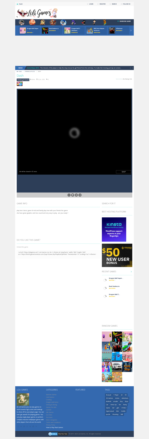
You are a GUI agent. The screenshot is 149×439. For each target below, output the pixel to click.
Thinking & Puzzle (30, 71)
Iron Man (49, 415)
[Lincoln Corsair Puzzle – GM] (117, 367)
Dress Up (113, 405)
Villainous (119, 28)
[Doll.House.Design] (127, 357)
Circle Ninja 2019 (33, 68)
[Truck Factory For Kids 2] (107, 377)
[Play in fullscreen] (76, 195)
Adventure (125, 398)
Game (108, 408)
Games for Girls (51, 407)
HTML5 (123, 408)
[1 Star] (116, 79)
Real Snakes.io (54, 28)
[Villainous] (117, 346)
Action (117, 398)
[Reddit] (24, 426)
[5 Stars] (121, 79)
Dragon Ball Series (52, 402)
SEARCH (114, 4)
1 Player (116, 395)
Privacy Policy (50, 425)
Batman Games (51, 395)
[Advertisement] (74, 51)
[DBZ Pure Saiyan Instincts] (107, 346)
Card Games (50, 397)
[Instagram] (27, 426)
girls (118, 408)
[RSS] (36, 426)
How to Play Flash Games (54, 427)
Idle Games (50, 412)
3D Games (109, 398)
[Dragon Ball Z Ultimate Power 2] (105, 296)
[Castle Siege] (127, 367)
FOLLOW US (126, 4)
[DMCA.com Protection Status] (58, 434)
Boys (126, 401)
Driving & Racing (51, 405)
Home (20, 71)
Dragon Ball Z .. (114, 294)
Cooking (48, 400)
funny (125, 405)
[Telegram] (33, 426)
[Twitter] (21, 426)
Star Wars (49, 417)
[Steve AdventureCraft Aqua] (117, 357)
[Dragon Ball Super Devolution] (105, 280)
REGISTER (103, 4)
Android (108, 401)
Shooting (115, 414)
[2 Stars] (117, 79)
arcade (115, 401)
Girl (113, 408)
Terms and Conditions (53, 422)
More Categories (51, 420)
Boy (121, 401)
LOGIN (91, 4)
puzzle (108, 414)
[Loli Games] (37, 12)
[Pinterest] (30, 426)
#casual (108, 395)
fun (120, 405)
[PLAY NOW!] (23, 30)
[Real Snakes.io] (105, 288)
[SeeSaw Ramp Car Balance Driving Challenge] (127, 346)
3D (126, 395)
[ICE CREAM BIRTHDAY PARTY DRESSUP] (107, 367)
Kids (117, 411)
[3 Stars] (119, 79)
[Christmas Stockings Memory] (107, 357)
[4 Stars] (120, 79)
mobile (123, 411)
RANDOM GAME (125, 21)
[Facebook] (18, 426)
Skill (122, 414)
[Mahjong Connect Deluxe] (117, 377)
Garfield (48, 410)
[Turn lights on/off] (69, 195)
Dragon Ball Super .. (116, 278)
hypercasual (110, 411)
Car (107, 405)
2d (121, 395)
